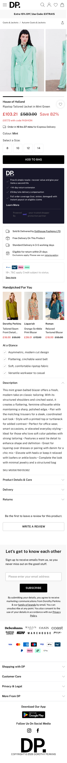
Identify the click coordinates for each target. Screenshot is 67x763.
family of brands (27, 604)
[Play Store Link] (33, 714)
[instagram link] (29, 730)
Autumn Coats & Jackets (34, 22)
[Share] (62, 22)
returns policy (51, 255)
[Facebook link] (38, 730)
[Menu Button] (5, 5)
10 (17, 148)
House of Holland (14, 101)
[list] (33, 62)
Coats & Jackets (10, 22)
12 (28, 148)
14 (38, 148)
